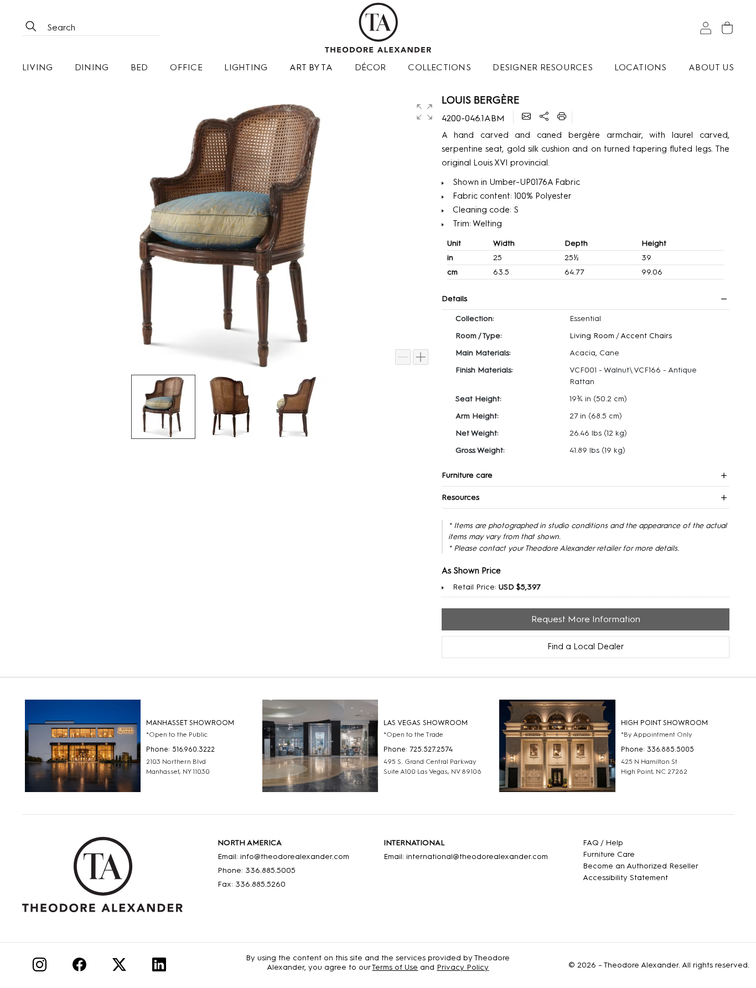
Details (454, 298)
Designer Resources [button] (542, 67)
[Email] (526, 117)
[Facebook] (79, 966)
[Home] (102, 878)
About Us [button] (711, 67)
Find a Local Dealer (585, 646)
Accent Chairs (646, 335)
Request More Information (585, 619)
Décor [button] (370, 67)
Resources (460, 497)
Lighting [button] (245, 67)
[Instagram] (39, 966)
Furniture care (467, 475)
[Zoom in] (420, 357)
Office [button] (186, 67)
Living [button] (37, 67)
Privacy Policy (463, 967)
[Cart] (727, 28)
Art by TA (311, 67)
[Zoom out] (403, 357)
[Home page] (378, 27)
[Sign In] (705, 28)
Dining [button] (91, 67)
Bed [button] (139, 67)
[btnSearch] (31, 27)
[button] (423, 111)
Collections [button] (439, 67)
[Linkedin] (159, 966)
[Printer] (561, 117)
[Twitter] (119, 966)
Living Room (591, 335)
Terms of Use (395, 967)
